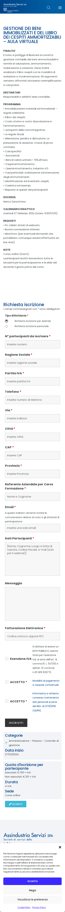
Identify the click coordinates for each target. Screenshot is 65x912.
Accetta (32, 881)
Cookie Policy (24, 907)
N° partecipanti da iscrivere (28, 336)
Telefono (13, 392)
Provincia (13, 466)
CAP (9, 447)
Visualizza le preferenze (32, 899)
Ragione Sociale (18, 355)
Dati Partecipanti (19, 538)
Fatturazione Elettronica (25, 628)
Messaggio (13, 583)
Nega (32, 890)
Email (10, 507)
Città (10, 429)
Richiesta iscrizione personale (32, 326)
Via (8, 410)
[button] (60, 847)
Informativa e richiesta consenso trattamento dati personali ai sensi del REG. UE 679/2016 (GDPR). (45, 702)
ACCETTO (18, 682)
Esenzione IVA (21, 658)
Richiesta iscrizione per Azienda (33, 321)
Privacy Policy (39, 907)
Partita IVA (14, 373)
